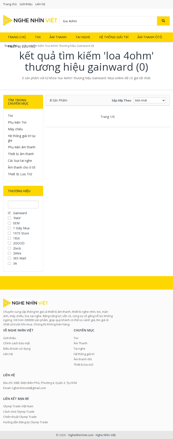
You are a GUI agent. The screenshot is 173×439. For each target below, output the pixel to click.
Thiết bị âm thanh (21, 154)
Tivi (38, 37)
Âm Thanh (58, 37)
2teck (17, 248)
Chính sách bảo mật (16, 343)
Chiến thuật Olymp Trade (20, 417)
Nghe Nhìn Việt (106, 435)
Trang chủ (10, 4)
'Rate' (17, 218)
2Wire (17, 253)
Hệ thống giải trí (113, 37)
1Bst (16, 238)
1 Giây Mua (21, 228)
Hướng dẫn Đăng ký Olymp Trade (25, 422)
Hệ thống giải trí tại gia (21, 138)
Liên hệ (40, 4)
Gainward (20, 213)
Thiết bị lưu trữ (83, 364)
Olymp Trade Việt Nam (18, 406)
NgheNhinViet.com (80, 435)
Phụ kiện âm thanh (21, 147)
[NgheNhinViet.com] (30, 20)
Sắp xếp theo (121, 100)
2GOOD (19, 243)
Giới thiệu (26, 4)
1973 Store (21, 233)
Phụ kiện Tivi (17, 122)
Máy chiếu (15, 129)
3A (15, 263)
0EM (16, 223)
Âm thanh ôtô (149, 37)
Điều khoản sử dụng (16, 349)
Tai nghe (82, 37)
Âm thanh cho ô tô (21, 167)
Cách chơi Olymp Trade (18, 412)
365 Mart (19, 258)
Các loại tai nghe (20, 160)
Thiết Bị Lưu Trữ (20, 174)
